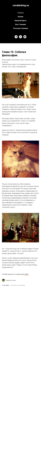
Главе (26, 274)
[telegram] (16, 36)
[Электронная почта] (24, 36)
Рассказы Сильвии (20, 28)
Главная (21, 13)
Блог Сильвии (20, 24)
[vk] (20, 36)
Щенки (20, 17)
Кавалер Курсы (20, 20)
